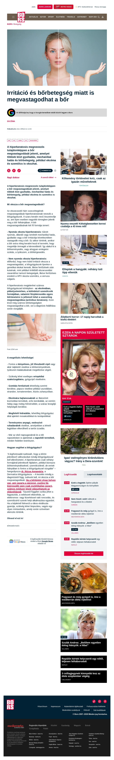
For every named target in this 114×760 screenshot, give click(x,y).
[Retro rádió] (57, 6)
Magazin (77, 725)
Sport (51, 17)
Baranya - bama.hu (35, 737)
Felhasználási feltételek (96, 706)
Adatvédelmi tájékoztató (73, 706)
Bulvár (87, 725)
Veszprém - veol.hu (94, 744)
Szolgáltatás (34, 729)
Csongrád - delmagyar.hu (36, 747)
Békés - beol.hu (34, 740)
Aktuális (33, 17)
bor (9, 140)
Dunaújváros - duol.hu (55, 734)
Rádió (45, 729)
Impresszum (55, 706)
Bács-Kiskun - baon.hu (36, 734)
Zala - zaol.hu (93, 747)
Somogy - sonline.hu (75, 746)
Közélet (54, 725)
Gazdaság (65, 725)
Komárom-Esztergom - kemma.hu (75, 739)
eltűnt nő (64, 230)
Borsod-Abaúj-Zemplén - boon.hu (36, 743)
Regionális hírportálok (37, 725)
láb (26, 140)
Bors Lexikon (45, 7)
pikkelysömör (33, 140)
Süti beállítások (99, 710)
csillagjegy (66, 680)
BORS (9, 24)
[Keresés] (99, 17)
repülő (74, 545)
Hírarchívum (42, 706)
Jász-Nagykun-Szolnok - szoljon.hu (76, 734)
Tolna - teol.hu (93, 738)
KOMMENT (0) (46, 170)
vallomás (74, 533)
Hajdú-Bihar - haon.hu (55, 744)
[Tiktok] (94, 701)
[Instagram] (99, 701)
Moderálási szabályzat (71, 710)
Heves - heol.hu (53, 747)
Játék (33, 7)
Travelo (71, 17)
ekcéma (11, 121)
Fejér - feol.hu (53, 737)
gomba (20, 140)
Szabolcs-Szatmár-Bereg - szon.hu (97, 734)
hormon (89, 414)
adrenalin (67, 420)
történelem (83, 185)
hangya (65, 276)
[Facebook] (14, 170)
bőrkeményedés (13, 526)
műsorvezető (66, 402)
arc (14, 140)
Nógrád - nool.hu (74, 743)
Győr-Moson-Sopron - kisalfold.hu (55, 740)
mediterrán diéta (77, 517)
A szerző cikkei (47, 177)
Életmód (60, 17)
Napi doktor (95, 17)
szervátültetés (67, 323)
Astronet (82, 17)
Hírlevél (87, 710)
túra (84, 465)
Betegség (17, 24)
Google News (47, 541)
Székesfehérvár (85, 7)
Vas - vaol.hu (93, 741)
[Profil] (103, 17)
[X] (8, 170)
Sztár (43, 17)
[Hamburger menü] (12, 17)
